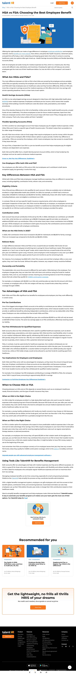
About (63, 634)
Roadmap (21, 644)
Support (20, 640)
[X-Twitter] (73, 646)
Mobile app (21, 638)
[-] (30, 672)
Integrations (21, 642)
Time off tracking (32, 638)
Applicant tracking (32, 643)
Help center (46, 634)
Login (52, 3)
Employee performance (31, 648)
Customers (65, 636)
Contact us (65, 640)
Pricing (20, 636)
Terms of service (47, 644)
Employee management (31, 635)
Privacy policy (46, 642)
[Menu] (72, 2)
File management (32, 641)
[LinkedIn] (62, 646)
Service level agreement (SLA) (49, 652)
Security (44, 646)
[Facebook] (69, 646)
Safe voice (30, 655)
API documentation (48, 640)
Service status (46, 655)
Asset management (33, 651)
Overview (20, 634)
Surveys (29, 653)
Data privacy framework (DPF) (49, 648)
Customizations (31, 656)
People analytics (32, 640)
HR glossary (46, 638)
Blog (3, 7)
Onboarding (30, 645)
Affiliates (64, 638)
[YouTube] (66, 646)
